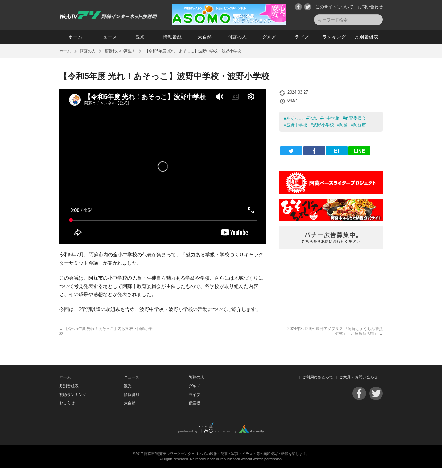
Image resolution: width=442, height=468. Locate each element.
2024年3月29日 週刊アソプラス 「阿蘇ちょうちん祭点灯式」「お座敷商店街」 (335, 330)
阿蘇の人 (237, 36)
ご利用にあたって (317, 377)
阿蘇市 (359, 124)
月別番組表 (367, 36)
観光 (140, 36)
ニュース (107, 36)
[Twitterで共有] (291, 150)
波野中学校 (296, 124)
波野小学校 (323, 124)
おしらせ (67, 403)
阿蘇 (343, 124)
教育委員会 (355, 118)
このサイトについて (334, 7)
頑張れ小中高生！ (120, 51)
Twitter (307, 6)
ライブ (302, 36)
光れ (313, 118)
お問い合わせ (370, 7)
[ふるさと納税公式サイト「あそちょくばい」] (331, 219)
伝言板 (194, 403)
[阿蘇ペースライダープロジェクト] (331, 192)
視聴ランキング (72, 394)
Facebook (298, 6)
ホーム (75, 36)
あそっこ (294, 118)
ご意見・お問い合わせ (358, 377)
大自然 (205, 36)
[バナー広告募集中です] (331, 247)
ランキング (334, 36)
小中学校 (331, 118)
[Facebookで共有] (314, 150)
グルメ (269, 36)
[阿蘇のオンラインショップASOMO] (229, 23)
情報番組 (172, 36)
